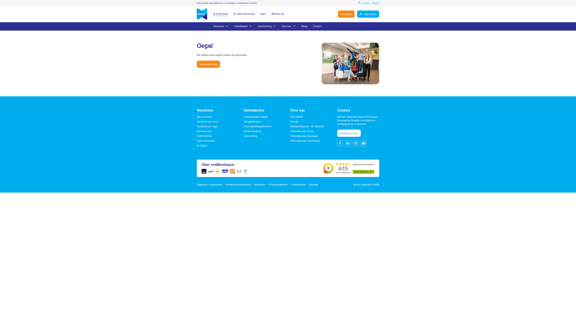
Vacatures (218, 26)
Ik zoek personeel (244, 14)
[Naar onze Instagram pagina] (356, 143)
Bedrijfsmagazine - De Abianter (307, 126)
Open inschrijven (206, 141)
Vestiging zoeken (349, 133)
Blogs (305, 26)
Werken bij (277, 14)
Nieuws (294, 122)
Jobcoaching (265, 26)
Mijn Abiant (370, 14)
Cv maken (202, 146)
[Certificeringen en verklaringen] (204, 171)
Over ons (286, 26)
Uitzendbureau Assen (302, 131)
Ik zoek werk (220, 14)
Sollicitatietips (204, 136)
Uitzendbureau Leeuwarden (305, 141)
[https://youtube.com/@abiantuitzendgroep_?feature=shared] (364, 143)
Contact (317, 26)
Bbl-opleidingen (252, 122)
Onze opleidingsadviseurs (257, 126)
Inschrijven (346, 14)
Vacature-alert (204, 131)
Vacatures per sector (208, 122)
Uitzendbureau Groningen (304, 136)
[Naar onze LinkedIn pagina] (348, 143)
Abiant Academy (252, 131)
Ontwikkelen (241, 26)
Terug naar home (208, 64)
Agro (263, 14)
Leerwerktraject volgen (256, 117)
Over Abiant (296, 117)
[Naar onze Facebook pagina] (340, 143)
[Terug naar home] (202, 14)
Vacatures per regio (207, 126)
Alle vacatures (204, 117)
